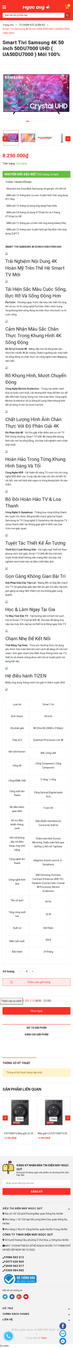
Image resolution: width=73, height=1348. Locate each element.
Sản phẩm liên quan (22, 1089)
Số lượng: (9, 971)
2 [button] (31, 121)
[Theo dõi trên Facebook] (12, 1296)
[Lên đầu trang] (53, 1340)
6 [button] (45, 121)
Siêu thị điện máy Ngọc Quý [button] (22, 1208)
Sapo (44, 1337)
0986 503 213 (14, 1257)
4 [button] (38, 121)
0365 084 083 (14, 1270)
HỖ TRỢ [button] (8, 1308)
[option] (36, 94)
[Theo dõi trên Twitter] (5, 1296)
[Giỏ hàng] (67, 6)
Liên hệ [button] (8, 1319)
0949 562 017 (14, 1266)
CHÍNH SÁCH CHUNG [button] (16, 1313)
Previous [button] (5, 138)
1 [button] (27, 121)
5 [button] (41, 121)
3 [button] (34, 121)
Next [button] (67, 138)
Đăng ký (36, 1191)
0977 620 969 (14, 1261)
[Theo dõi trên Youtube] (26, 1296)
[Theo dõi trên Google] (19, 1296)
